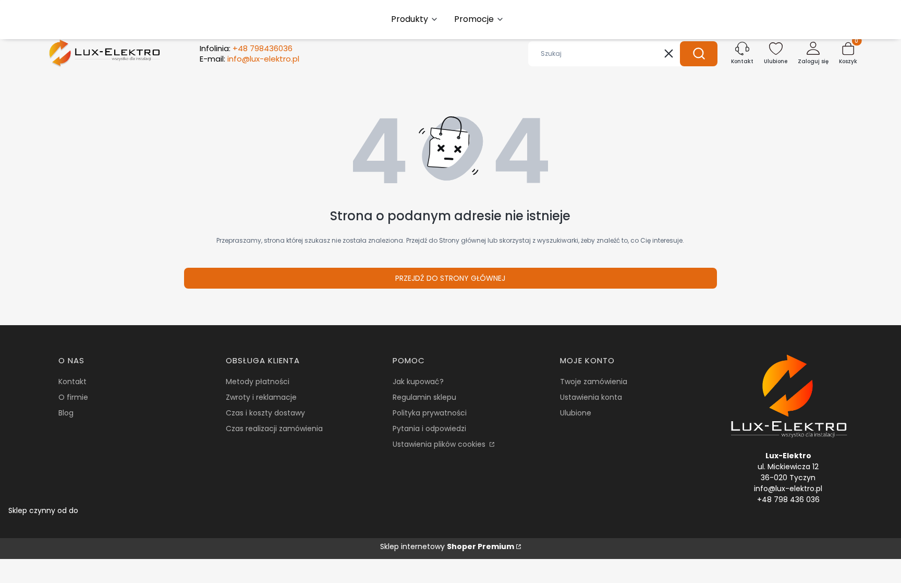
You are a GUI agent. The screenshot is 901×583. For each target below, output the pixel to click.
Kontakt (72, 381)
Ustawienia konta (591, 397)
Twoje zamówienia (593, 381)
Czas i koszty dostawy (265, 413)
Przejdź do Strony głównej (450, 278)
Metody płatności (257, 381)
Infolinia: (246, 48)
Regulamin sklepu (424, 397)
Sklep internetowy (447, 546)
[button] (698, 53)
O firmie (73, 397)
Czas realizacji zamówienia (274, 428)
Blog (66, 413)
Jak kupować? (418, 381)
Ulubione (575, 413)
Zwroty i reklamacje (261, 397)
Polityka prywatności (430, 413)
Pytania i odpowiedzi (429, 428)
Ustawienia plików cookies (440, 444)
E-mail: (249, 59)
